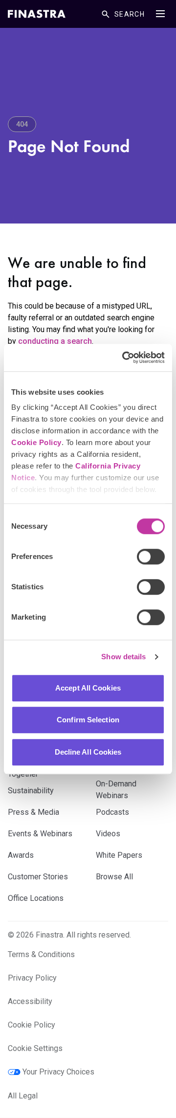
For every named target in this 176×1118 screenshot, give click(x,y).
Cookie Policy (36, 442)
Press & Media (33, 812)
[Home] (37, 14)
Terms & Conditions (41, 954)
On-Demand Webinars (116, 789)
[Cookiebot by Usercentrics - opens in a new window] (124, 357)
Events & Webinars (40, 833)
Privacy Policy (32, 978)
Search (129, 14)
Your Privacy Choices (58, 1071)
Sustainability (31, 790)
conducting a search (55, 341)
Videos (108, 833)
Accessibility (30, 1001)
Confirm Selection (88, 720)
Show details (123, 656)
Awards (21, 855)
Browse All (114, 876)
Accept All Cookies (88, 688)
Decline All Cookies (88, 752)
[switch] (151, 556)
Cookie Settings (35, 1048)
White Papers (119, 855)
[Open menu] (160, 14)
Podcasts (112, 812)
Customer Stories (38, 876)
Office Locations (36, 898)
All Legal (23, 1095)
